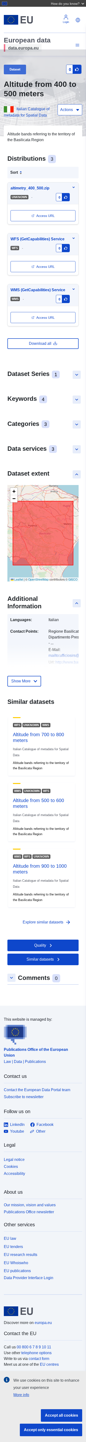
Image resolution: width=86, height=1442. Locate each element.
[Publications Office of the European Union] (41, 1033)
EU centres (49, 1364)
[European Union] (41, 1311)
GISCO (72, 579)
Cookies (11, 1167)
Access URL (45, 216)
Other (40, 1131)
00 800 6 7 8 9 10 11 (34, 1347)
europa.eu (43, 1323)
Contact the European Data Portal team (37, 1090)
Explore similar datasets (47, 922)
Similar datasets (40, 959)
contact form (39, 1359)
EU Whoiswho (16, 1263)
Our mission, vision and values (30, 1205)
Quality (40, 945)
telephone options (36, 1353)
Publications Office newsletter (29, 1212)
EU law (10, 1238)
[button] (68, 3)
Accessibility (14, 1174)
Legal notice (14, 1160)
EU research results (20, 1255)
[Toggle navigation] (76, 45)
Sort (14, 172)
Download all (40, 343)
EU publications (17, 1271)
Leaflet (18, 579)
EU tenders (13, 1247)
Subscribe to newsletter (23, 1097)
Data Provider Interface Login (28, 1278)
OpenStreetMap (38, 579)
